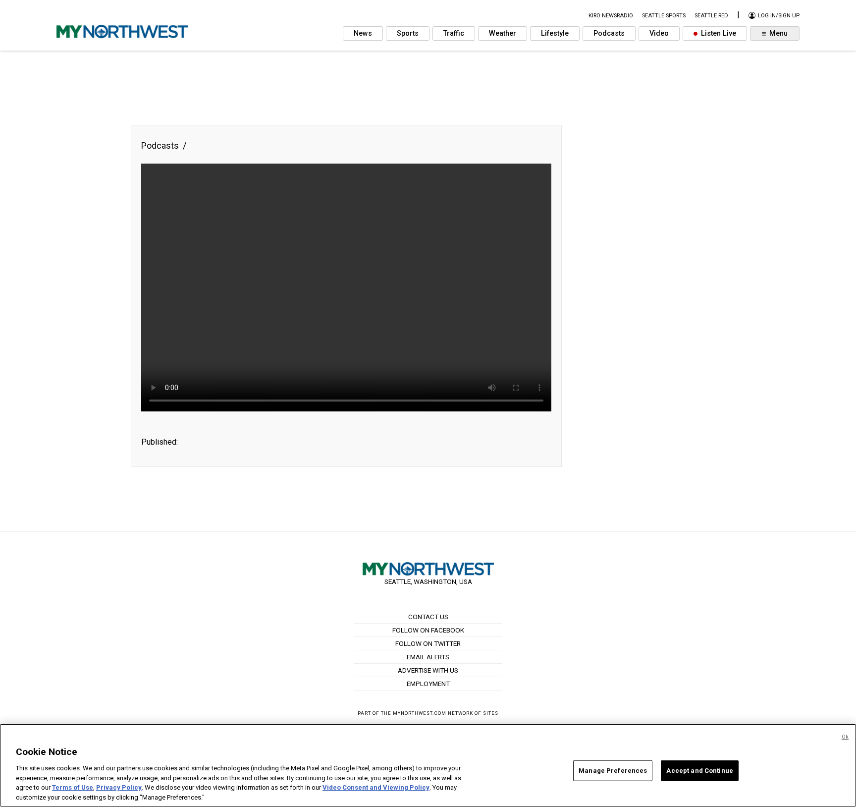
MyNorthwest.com (419, 713)
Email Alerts (428, 657)
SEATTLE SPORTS (664, 15)
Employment (428, 684)
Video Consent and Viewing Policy (375, 787)
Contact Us (428, 617)
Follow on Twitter (428, 643)
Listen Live (717, 33)
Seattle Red (711, 15)
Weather (502, 33)
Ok (845, 737)
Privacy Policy (119, 787)
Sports (408, 33)
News (363, 33)
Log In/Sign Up (778, 15)
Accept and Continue (699, 770)
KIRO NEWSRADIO (610, 15)
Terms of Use (72, 787)
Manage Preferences (613, 770)
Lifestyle (555, 33)
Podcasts (609, 33)
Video (659, 33)
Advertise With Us (428, 670)
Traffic (453, 33)
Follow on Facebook (428, 630)
